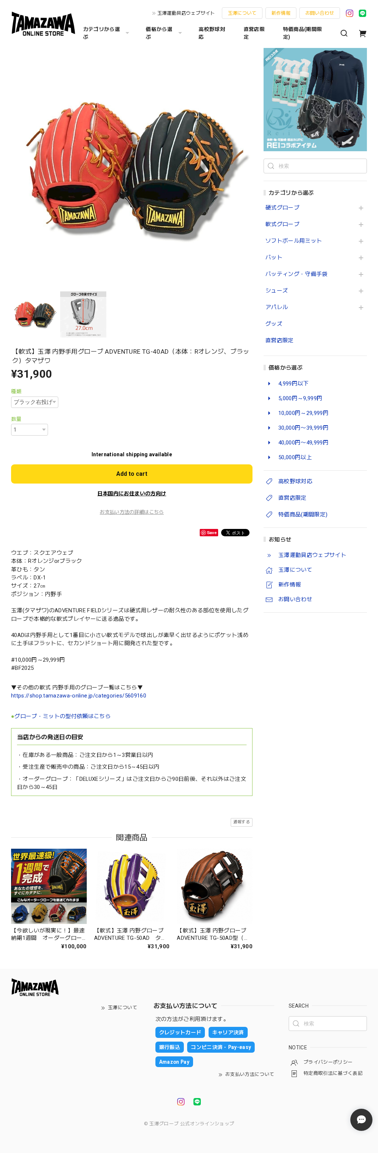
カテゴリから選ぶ (101, 33)
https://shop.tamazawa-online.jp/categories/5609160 (78, 695)
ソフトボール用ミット (293, 241)
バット (273, 258)
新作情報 (281, 13)
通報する (241, 822)
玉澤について (242, 13)
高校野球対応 (212, 33)
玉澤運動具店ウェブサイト (186, 13)
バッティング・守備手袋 (296, 274)
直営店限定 (254, 33)
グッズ (273, 324)
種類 (16, 391)
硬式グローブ (282, 208)
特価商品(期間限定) (302, 33)
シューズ (276, 291)
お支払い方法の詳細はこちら (132, 512)
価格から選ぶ (159, 33)
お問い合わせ (319, 13)
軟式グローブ (282, 224)
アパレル (276, 307)
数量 (16, 419)
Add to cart (131, 473)
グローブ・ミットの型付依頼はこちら (62, 716)
